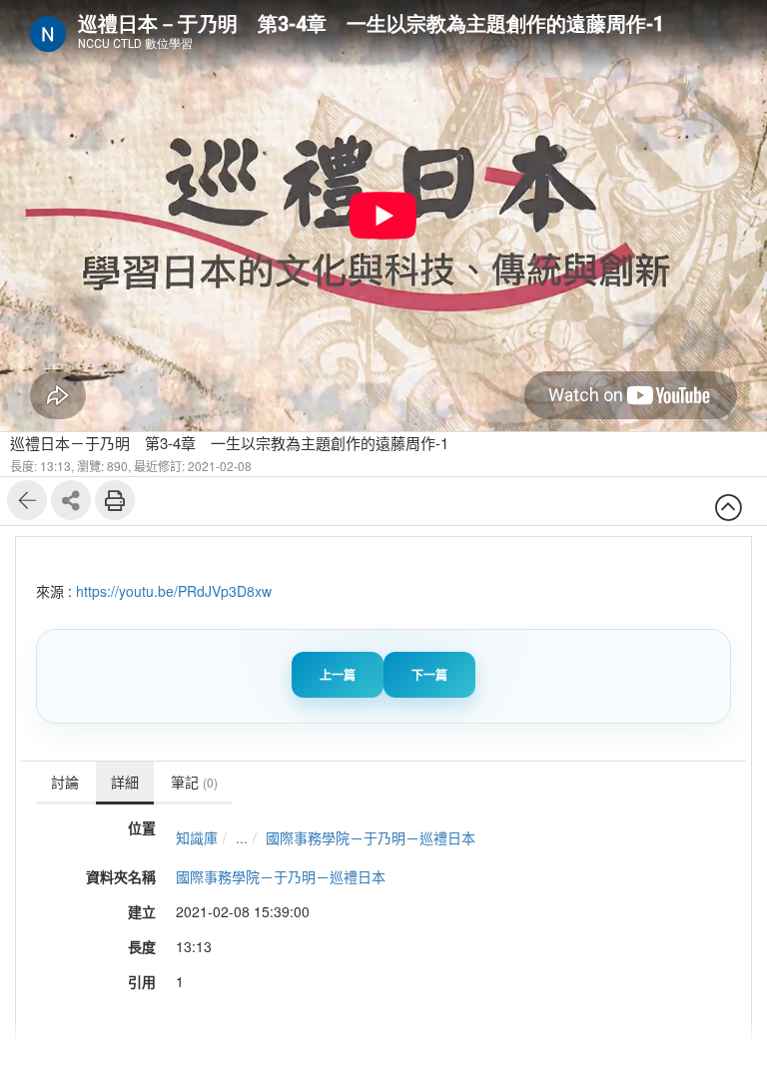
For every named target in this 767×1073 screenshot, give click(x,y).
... (242, 837)
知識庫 (197, 837)
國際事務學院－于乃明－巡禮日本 (370, 837)
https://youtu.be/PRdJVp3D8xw (174, 591)
